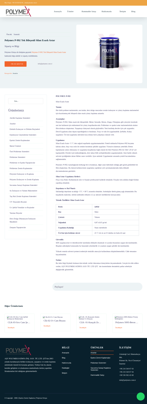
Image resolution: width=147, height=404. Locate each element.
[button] (141, 11)
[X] (120, 286)
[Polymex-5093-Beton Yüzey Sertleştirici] (127, 317)
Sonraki (17, 34)
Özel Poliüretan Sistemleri (19, 152)
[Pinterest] (134, 286)
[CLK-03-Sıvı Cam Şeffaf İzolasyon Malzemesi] (19, 317)
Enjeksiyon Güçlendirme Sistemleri (23, 135)
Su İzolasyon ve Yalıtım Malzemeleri (23, 191)
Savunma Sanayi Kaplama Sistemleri (23, 185)
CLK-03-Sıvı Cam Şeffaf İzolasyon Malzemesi (30, 322)
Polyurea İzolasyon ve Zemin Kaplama (24, 180)
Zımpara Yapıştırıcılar (18, 227)
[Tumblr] (131, 286)
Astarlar (15, 73)
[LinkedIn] (123, 286)
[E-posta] (138, 286)
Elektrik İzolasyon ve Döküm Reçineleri (25, 129)
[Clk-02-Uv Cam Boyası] (53, 317)
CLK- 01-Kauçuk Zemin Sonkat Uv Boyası (100, 322)
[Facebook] (116, 286)
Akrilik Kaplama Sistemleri (20, 118)
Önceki (9, 34)
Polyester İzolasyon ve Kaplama (22, 174)
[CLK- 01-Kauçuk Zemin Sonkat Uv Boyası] (91, 317)
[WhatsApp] (127, 286)
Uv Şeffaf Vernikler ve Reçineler (22, 208)
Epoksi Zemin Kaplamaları (20, 140)
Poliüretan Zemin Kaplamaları (21, 168)
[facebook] (129, 398)
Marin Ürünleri (15, 146)
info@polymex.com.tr (30, 3)
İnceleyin (11, 328)
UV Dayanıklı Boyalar (18, 202)
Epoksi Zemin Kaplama (27, 398)
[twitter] (133, 398)
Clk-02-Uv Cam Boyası (55, 320)
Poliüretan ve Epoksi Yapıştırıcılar (22, 163)
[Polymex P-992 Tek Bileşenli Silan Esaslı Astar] (109, 35)
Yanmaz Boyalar (16, 213)
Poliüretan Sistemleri (17, 157)
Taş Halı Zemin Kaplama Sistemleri (23, 196)
